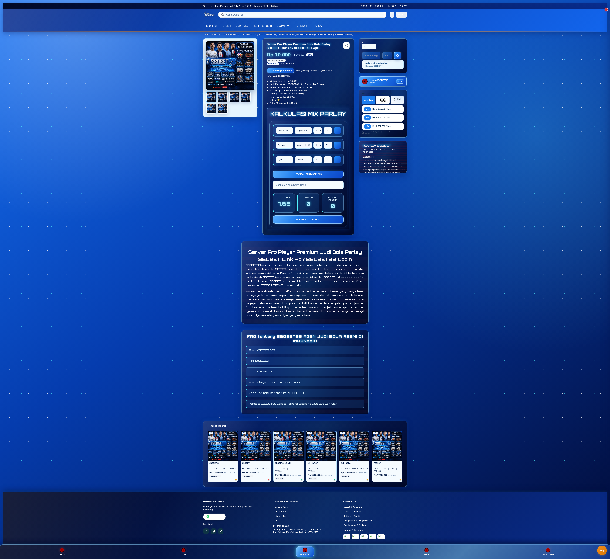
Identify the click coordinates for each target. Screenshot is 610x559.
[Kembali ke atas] (603, 542)
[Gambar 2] (223, 97)
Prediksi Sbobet (397, 100)
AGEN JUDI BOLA (212, 34)
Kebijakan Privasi (352, 511)
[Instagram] (213, 531)
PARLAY (403, 6)
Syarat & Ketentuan (353, 507)
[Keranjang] (392, 15)
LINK (183, 554)
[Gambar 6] (223, 109)
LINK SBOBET (302, 26)
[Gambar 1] (211, 97)
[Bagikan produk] (346, 45)
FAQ (276, 521)
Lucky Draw (368, 100)
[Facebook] (206, 531)
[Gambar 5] (211, 109)
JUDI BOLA (391, 6)
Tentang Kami (281, 507)
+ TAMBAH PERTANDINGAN (308, 174)
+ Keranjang (371, 55)
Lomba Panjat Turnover (382, 100)
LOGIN (61, 554)
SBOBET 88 (271, 34)
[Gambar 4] (246, 97)
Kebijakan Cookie (352, 516)
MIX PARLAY (283, 26)
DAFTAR (305, 554)
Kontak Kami (280, 511)
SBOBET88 (366, 6)
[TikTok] (220, 531)
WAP (426, 554)
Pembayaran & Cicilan (354, 525)
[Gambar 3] (234, 97)
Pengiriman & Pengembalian (357, 521)
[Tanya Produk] (397, 55)
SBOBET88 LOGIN (262, 26)
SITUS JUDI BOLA (231, 34)
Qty (364, 42)
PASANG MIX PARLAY (308, 219)
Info (400, 81)
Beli (387, 55)
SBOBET (378, 6)
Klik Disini (292, 103)
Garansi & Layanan (353, 530)
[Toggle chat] (602, 550)
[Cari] (222, 14)
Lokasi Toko (280, 516)
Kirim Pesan (217, 517)
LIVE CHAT (547, 554)
